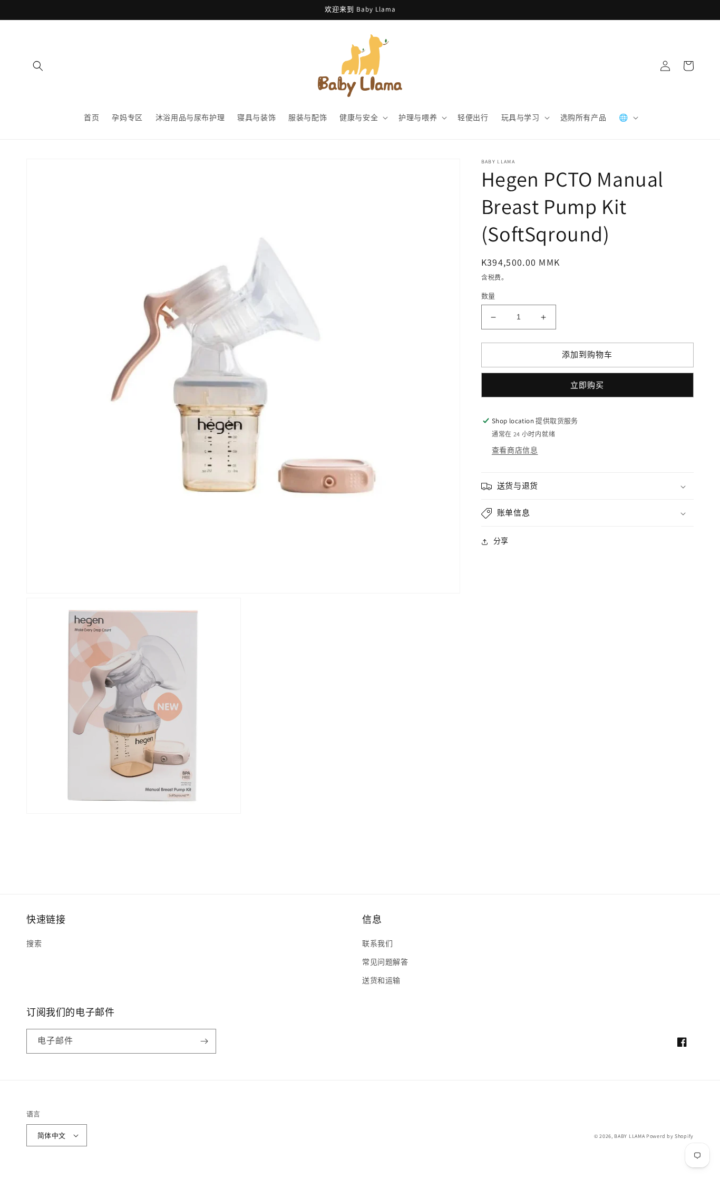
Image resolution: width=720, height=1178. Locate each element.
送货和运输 (381, 980)
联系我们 (377, 943)
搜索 (34, 943)
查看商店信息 (515, 450)
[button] (38, 65)
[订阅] (204, 1041)
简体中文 (51, 1135)
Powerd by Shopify (670, 1136)
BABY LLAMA (630, 1136)
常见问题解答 (385, 962)
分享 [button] (501, 541)
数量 (488, 296)
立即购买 (587, 385)
